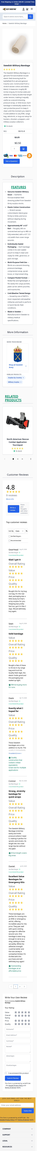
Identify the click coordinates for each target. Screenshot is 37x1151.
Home (4, 23)
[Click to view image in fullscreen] (17, 44)
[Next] (24, 987)
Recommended (16, 540)
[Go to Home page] (9, 9)
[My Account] (23, 9)
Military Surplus (13, 382)
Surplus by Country (15, 378)
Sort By (11, 531)
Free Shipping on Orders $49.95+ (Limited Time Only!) (17, 3)
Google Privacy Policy (16, 1085)
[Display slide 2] (18, 459)
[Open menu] (32, 9)
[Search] (30, 16)
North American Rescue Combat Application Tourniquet (18, 442)
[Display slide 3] (22, 459)
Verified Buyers (16, 536)
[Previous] (11, 987)
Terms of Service (10, 1088)
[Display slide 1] (13, 459)
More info (10, 499)
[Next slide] (30, 459)
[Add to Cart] (23, 148)
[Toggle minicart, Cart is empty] (27, 9)
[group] (9, 69)
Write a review (13, 508)
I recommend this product (18, 1073)
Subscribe (28, 1111)
